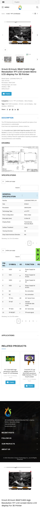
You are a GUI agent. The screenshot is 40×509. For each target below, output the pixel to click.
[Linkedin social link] (15, 109)
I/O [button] (21, 264)
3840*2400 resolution (11, 104)
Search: (17, 187)
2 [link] (22, 321)
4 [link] (29, 321)
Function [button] (29, 264)
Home (3, 13)
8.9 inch (21, 104)
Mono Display (29, 101)
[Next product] (37, 14)
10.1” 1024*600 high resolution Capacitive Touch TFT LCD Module (10, 371)
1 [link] (29, 243)
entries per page (10, 181)
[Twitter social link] (9, 109)
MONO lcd (11, 106)
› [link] (36, 243)
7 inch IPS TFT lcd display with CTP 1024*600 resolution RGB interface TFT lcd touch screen (29, 373)
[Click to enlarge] (5, 50)
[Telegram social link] (18, 109)
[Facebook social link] (7, 109)
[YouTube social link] (3, 2)
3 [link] (25, 321)
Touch (10, 377)
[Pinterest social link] (12, 109)
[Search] (37, 7)
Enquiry (8, 94)
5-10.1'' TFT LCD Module (13, 13)
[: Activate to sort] (30, 195)
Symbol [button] (12, 264)
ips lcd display (29, 104)
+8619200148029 (10, 424)
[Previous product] (33, 14)
